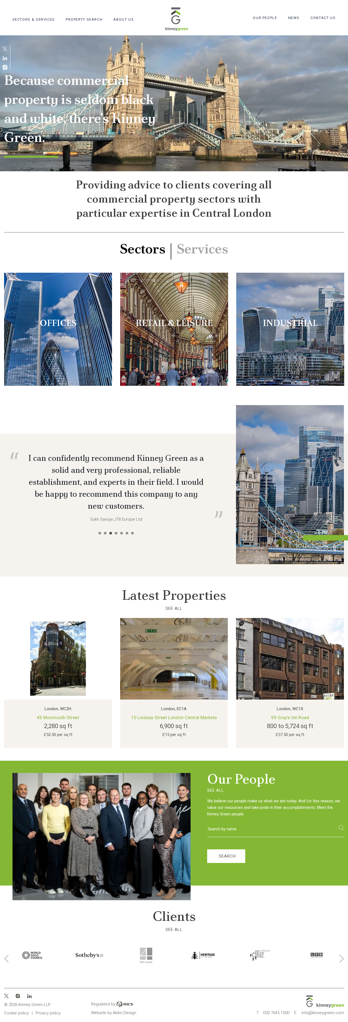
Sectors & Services (34, 19)
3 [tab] (110, 581)
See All (174, 625)
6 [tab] (127, 581)
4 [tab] (116, 581)
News (294, 18)
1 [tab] (99, 581)
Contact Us (322, 18)
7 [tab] (132, 581)
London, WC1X (290, 725)
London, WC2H (58, 725)
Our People (265, 18)
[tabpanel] (174, 103)
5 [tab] (121, 581)
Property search (84, 19)
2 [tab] (105, 581)
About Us (123, 19)
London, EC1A (174, 725)
